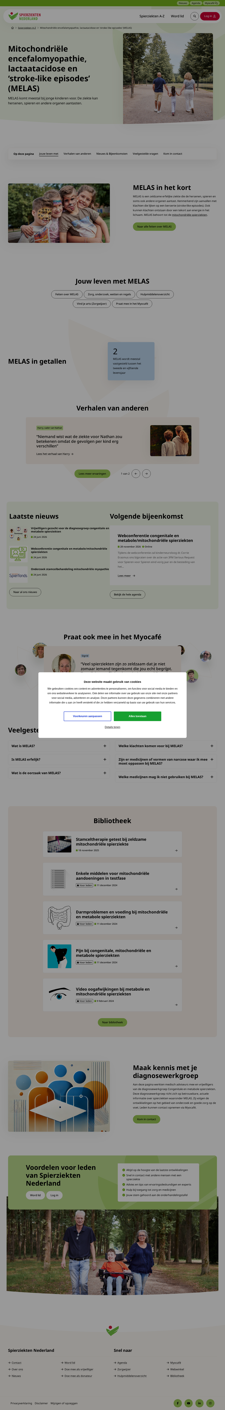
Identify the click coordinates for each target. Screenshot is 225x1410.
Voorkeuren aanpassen (87, 716)
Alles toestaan (137, 716)
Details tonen (112, 727)
